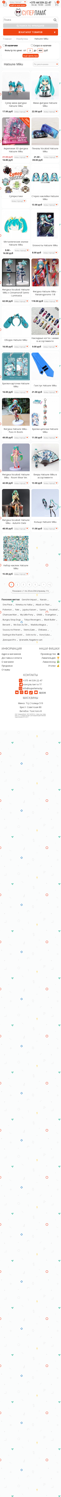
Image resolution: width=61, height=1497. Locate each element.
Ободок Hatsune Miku (15, 339)
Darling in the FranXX (12, 634)
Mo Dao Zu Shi (20, 624)
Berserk (6, 624)
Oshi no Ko (31, 634)
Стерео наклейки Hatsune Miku (45, 198)
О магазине (8, 661)
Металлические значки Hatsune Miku (16, 243)
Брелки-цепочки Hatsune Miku (45, 430)
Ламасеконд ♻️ (51, 661)
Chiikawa (42, 629)
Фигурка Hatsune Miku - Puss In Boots (16, 430)
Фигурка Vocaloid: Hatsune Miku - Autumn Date (16, 521)
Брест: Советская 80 (30, 707)
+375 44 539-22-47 (40, 2)
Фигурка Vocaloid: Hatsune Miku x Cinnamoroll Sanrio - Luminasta (16, 292)
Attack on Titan (43, 604)
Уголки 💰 (53, 665)
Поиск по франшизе (31, 25)
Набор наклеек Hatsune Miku (15, 567)
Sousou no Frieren (11, 629)
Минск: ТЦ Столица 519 (30, 703)
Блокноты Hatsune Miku (45, 245)
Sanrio (43, 609)
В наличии (11, 45)
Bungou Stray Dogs (12, 619)
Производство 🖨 (50, 653)
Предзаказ (7, 665)
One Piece (7, 604)
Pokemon (7, 609)
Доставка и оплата (12, 657)
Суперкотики (16, 196)
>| (49, 584)
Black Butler (49, 619)
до (35, 50)
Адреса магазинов (11, 653)
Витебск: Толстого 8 (31, 711)
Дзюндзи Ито (9, 639)
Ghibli (39, 614)
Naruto (43, 599)
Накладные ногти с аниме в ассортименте (45, 340)
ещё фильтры (30, 55)
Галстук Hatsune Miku (45, 385)
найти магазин (17, 5)
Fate (17, 609)
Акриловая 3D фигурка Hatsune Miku (16, 150)
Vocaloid (53, 609)
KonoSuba (45, 634)
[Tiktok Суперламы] (31, 692)
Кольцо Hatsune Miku (45, 521)
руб (46, 50)
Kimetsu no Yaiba (24, 604)
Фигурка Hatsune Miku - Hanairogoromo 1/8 (45, 293)
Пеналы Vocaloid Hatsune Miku (45, 150)
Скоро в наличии (42, 45)
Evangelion (51, 614)
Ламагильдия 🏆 (50, 657)
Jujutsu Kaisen (29, 609)
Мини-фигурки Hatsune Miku (45, 104)
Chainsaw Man (10, 614)
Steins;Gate (29, 629)
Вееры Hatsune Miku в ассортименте (45, 476)
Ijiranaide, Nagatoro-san (30, 639)
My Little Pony (26, 614)
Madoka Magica (38, 624)
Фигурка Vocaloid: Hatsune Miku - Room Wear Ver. (16, 476)
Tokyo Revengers (32, 619)
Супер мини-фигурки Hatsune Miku (16, 104)
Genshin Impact (29, 599)
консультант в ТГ (32, 684)
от (25, 50)
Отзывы (6, 669)
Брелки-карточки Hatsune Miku (15, 385)
